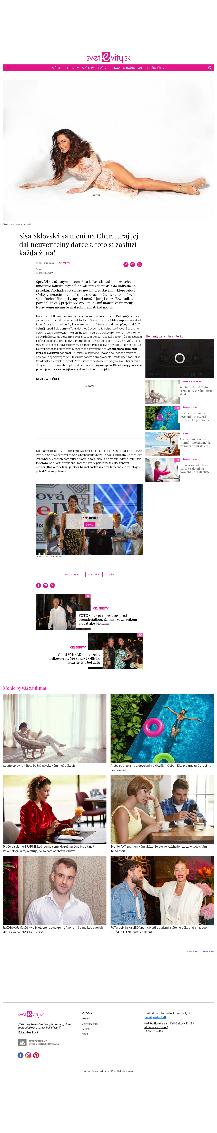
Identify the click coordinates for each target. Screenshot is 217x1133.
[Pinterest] (36, 1055)
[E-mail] (132, 264)
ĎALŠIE (157, 68)
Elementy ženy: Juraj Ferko (164, 336)
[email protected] (155, 1017)
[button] (209, 67)
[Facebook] (126, 264)
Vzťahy (88, 68)
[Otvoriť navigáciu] (8, 67)
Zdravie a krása (123, 68)
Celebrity (71, 68)
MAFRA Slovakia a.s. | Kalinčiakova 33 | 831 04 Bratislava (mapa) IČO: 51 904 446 (169, 1027)
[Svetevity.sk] (108, 57)
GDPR (85, 1034)
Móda (56, 68)
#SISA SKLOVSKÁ (72, 574)
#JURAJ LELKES (94, 574)
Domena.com (128, 1071)
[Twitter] (139, 264)
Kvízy (102, 68)
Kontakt (86, 1029)
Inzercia (86, 1018)
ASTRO (143, 68)
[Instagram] (28, 1055)
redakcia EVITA (46, 273)
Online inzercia (90, 1024)
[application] (179, 358)
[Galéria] (108, 150)
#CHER (111, 574)
